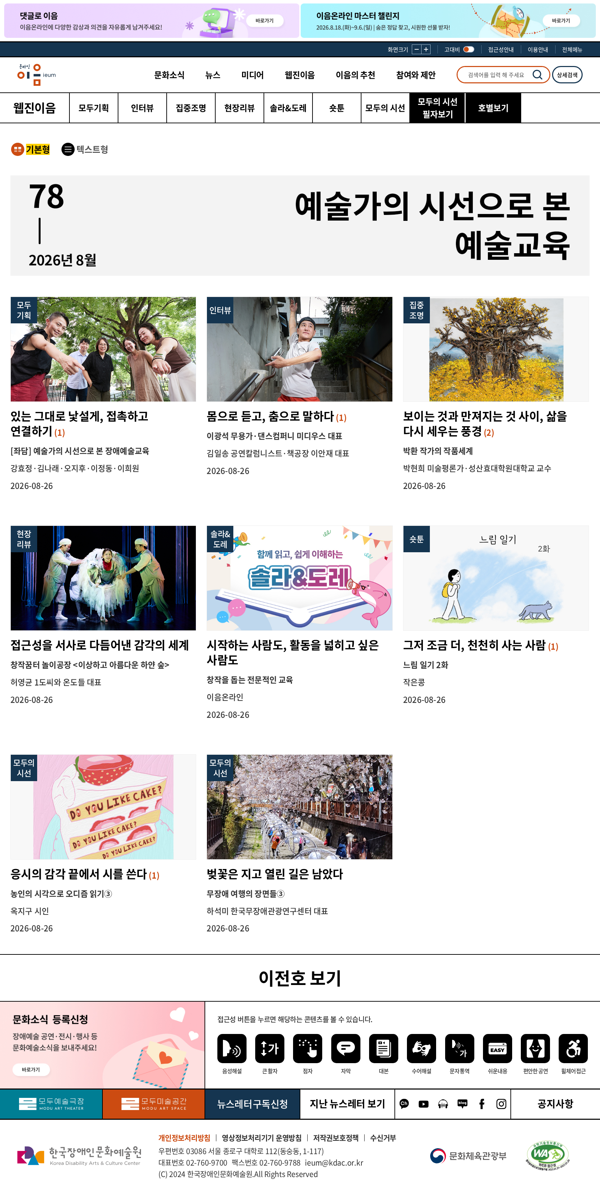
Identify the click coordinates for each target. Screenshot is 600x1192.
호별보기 (493, 107)
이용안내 (538, 49)
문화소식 (169, 74)
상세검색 (567, 75)
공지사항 (555, 1103)
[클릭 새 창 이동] (79, 1156)
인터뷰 (142, 107)
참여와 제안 (416, 74)
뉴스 (212, 74)
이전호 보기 (300, 978)
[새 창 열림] (548, 1156)
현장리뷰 (239, 107)
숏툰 (336, 107)
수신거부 (383, 1137)
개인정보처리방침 (184, 1137)
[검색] (537, 75)
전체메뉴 (572, 49)
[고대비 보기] (468, 49)
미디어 (252, 74)
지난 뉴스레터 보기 (347, 1103)
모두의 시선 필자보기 (438, 107)
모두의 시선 (385, 107)
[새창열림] (51, 1104)
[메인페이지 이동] (36, 75)
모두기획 (93, 107)
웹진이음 (300, 74)
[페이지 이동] (151, 20)
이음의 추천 (355, 74)
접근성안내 (501, 49)
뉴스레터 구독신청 (252, 1104)
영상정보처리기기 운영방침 (262, 1137)
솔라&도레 (288, 107)
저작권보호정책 (336, 1137)
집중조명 (191, 107)
